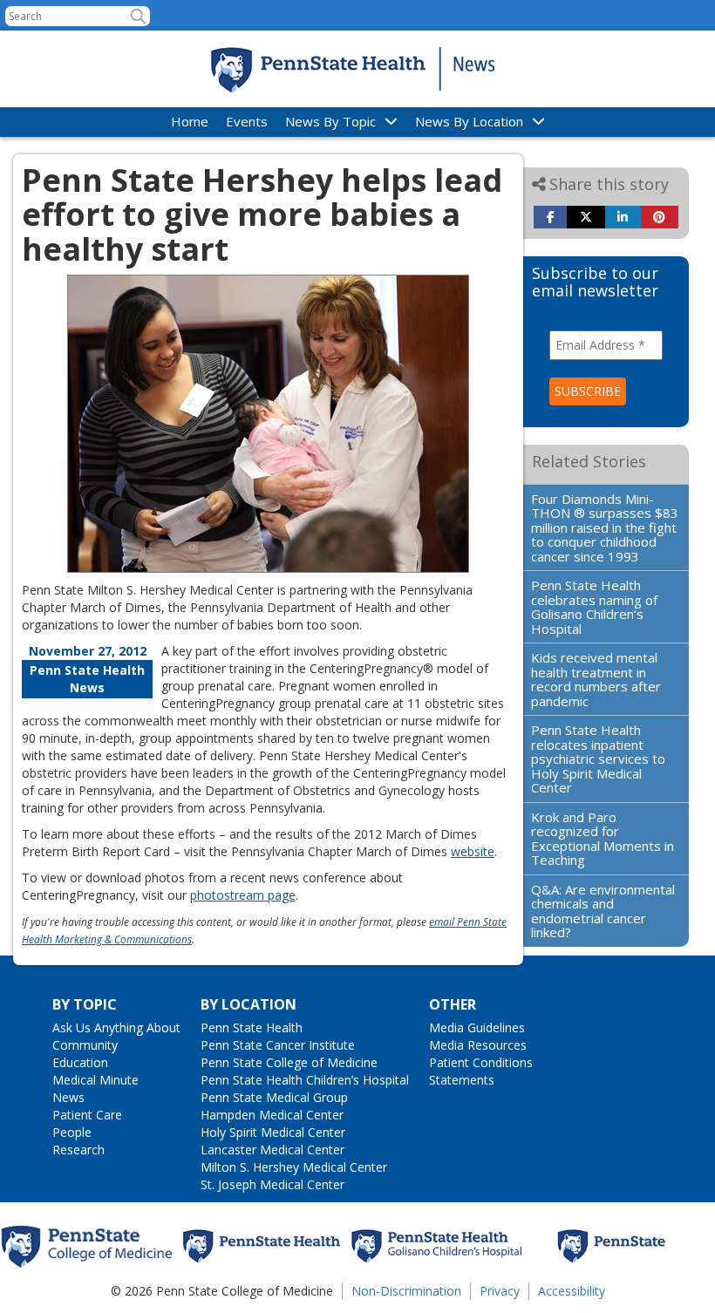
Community (85, 1045)
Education (80, 1062)
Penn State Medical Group (274, 1097)
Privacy (500, 1290)
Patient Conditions (481, 1062)
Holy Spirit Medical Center (273, 1132)
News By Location (469, 121)
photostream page (243, 895)
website (472, 851)
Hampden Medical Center (272, 1114)
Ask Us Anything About (116, 1027)
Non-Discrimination (406, 1290)
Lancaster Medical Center (272, 1149)
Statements (461, 1079)
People (72, 1132)
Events (247, 121)
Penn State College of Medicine (289, 1062)
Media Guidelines (477, 1027)
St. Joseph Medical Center (272, 1184)
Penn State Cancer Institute (278, 1045)
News (68, 1097)
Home (189, 121)
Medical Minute (95, 1079)
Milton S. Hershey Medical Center (294, 1167)
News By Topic (330, 121)
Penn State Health (252, 1027)
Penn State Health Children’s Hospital (305, 1079)
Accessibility (571, 1290)
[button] (138, 16)
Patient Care (87, 1114)
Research (78, 1149)
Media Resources (478, 1045)
